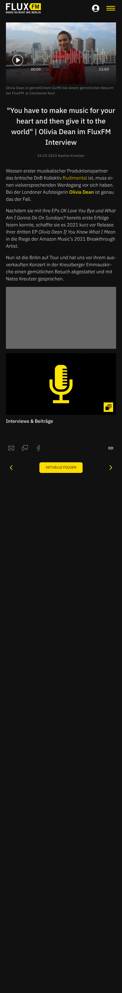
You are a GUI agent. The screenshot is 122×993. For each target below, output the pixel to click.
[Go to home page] (23, 8)
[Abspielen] (18, 60)
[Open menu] (110, 8)
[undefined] (11, 467)
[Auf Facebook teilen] (38, 448)
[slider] (70, 56)
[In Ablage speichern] (110, 448)
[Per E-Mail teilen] (11, 448)
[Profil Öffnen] (95, 8)
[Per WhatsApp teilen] (25, 448)
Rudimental (75, 178)
